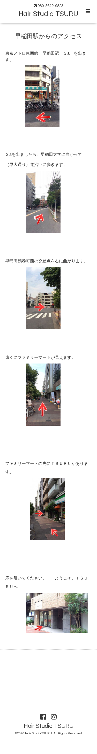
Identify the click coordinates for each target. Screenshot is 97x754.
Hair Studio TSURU (48, 14)
